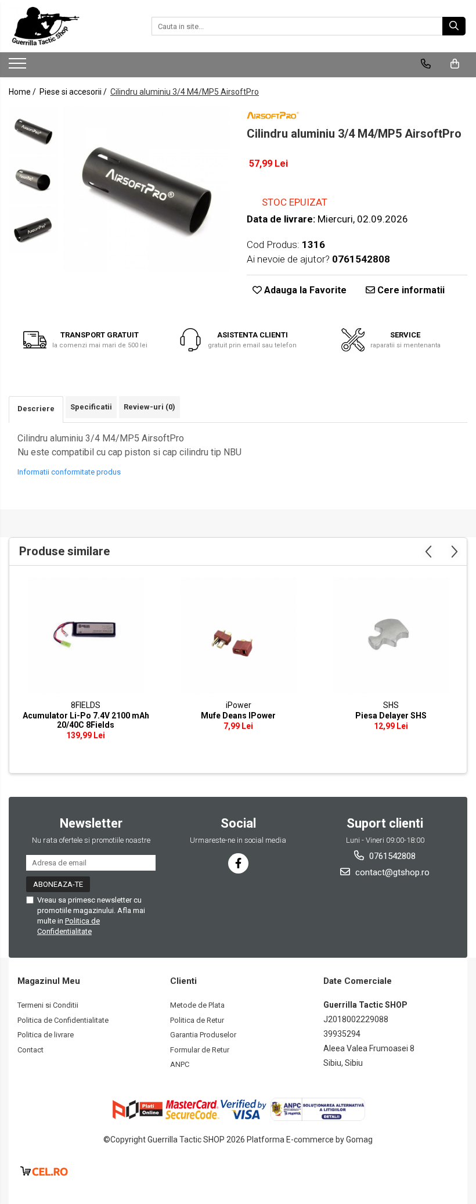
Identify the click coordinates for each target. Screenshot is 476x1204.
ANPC (179, 1064)
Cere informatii (410, 290)
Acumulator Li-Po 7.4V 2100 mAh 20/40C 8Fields (86, 720)
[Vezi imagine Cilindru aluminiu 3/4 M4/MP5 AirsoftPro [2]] (33, 230)
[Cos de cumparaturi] (454, 64)
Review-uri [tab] (149, 406)
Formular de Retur (199, 1049)
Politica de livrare (45, 1034)
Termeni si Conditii (47, 1005)
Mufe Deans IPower (238, 715)
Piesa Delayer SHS (391, 715)
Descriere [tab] (36, 408)
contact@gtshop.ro (391, 872)
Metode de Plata (197, 1005)
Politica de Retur (197, 1020)
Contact (30, 1049)
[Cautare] (454, 26)
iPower (238, 705)
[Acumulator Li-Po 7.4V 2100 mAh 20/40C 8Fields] (85, 635)
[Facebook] (238, 863)
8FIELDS (85, 705)
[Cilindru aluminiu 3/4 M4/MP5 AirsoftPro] (146, 189)
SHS (391, 705)
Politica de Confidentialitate (63, 1020)
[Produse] (19, 67)
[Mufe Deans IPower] (238, 635)
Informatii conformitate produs (69, 472)
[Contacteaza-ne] (426, 64)
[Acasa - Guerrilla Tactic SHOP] (67, 26)
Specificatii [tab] (91, 406)
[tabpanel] (146, 189)
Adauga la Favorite (304, 290)
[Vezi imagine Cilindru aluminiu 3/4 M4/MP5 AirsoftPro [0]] (33, 131)
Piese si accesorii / (74, 91)
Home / (23, 91)
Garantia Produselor (203, 1034)
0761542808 (391, 856)
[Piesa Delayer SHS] (390, 635)
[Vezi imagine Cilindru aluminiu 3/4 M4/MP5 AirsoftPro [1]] (33, 180)
